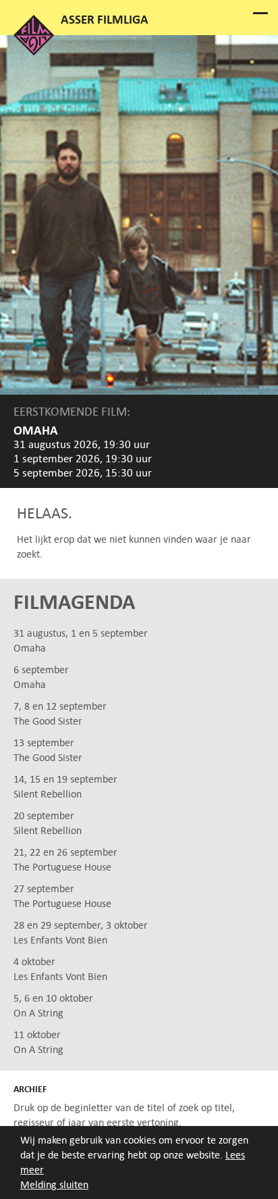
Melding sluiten (54, 1184)
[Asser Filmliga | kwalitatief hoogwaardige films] (33, 51)
